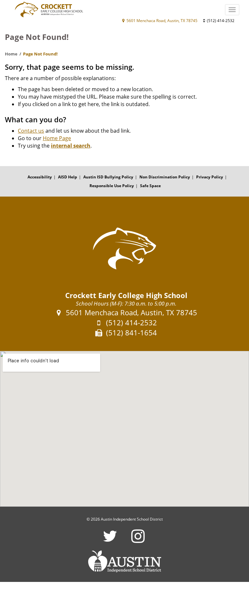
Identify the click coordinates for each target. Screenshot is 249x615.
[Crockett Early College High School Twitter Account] (110, 540)
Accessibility (40, 177)
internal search (70, 145)
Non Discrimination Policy (164, 177)
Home (11, 54)
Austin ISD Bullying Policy (108, 177)
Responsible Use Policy (111, 185)
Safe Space (150, 185)
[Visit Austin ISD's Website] (124, 561)
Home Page (57, 138)
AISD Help (67, 177)
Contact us (31, 130)
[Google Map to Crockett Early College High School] (124, 429)
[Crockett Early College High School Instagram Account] (138, 540)
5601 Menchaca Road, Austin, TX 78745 (161, 20)
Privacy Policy (209, 177)
